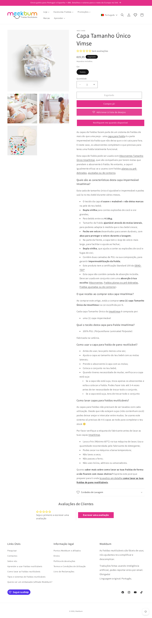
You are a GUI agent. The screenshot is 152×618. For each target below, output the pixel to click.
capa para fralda (116, 136)
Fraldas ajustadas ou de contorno (97, 287)
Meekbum (79, 611)
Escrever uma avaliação (96, 515)
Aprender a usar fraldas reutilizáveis (24, 566)
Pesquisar (12, 550)
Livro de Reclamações (64, 571)
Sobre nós (12, 561)
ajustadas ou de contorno (101, 172)
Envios (57, 555)
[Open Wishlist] (135, 15)
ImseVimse (114, 311)
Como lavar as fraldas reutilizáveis (23, 571)
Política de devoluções (64, 561)
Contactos (12, 555)
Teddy (84, 73)
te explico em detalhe (111, 478)
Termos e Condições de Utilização (70, 566)
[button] (109, 15)
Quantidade (82, 78)
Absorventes (96, 282)
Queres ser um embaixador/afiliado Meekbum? (29, 582)
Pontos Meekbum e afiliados (67, 550)
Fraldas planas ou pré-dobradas (121, 282)
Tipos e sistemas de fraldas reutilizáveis (26, 576)
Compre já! (109, 103)
